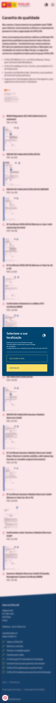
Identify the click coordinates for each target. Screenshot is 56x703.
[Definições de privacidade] (5, 698)
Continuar (14, 368)
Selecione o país (16, 358)
